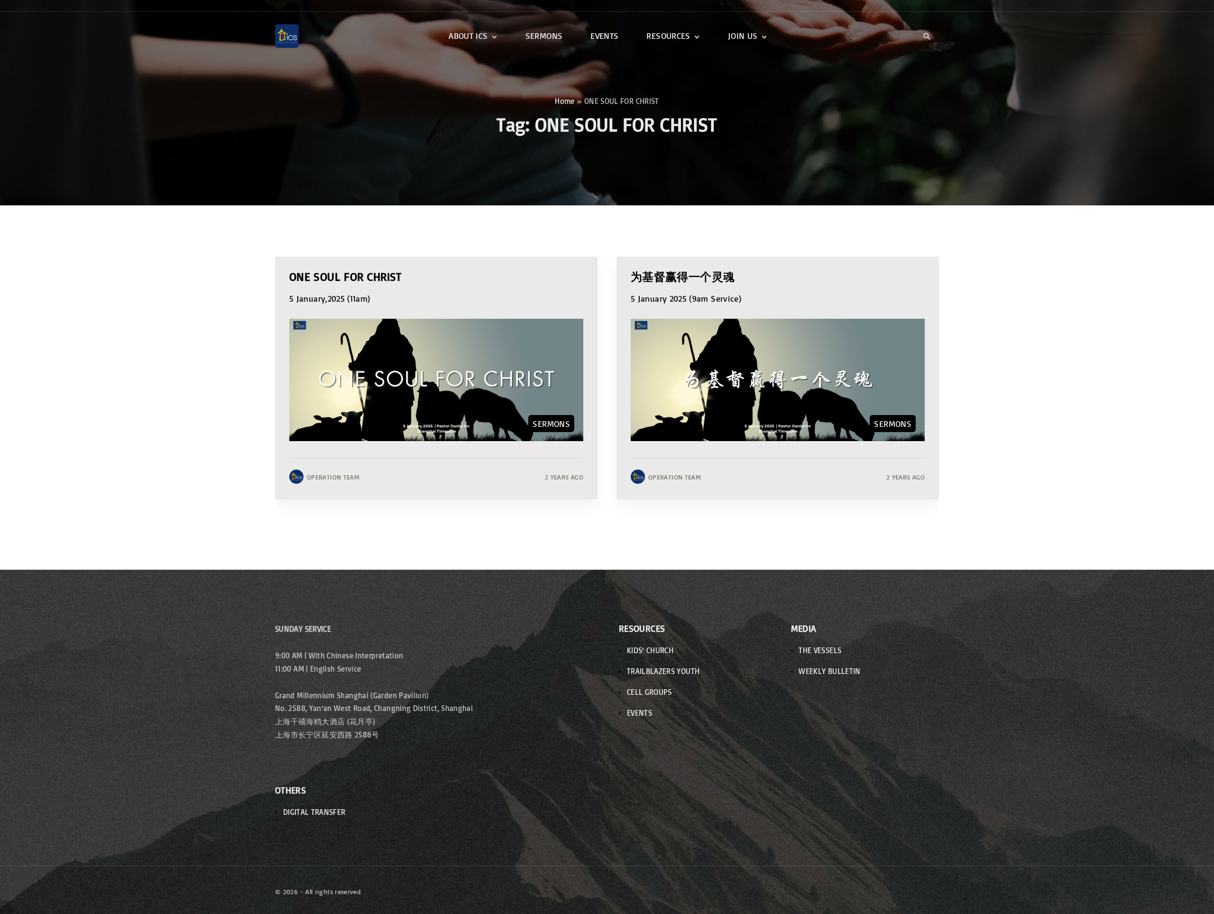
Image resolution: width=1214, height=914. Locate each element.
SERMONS (551, 423)
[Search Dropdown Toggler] (927, 36)
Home (564, 101)
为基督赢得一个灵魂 (683, 276)
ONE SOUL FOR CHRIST (345, 276)
